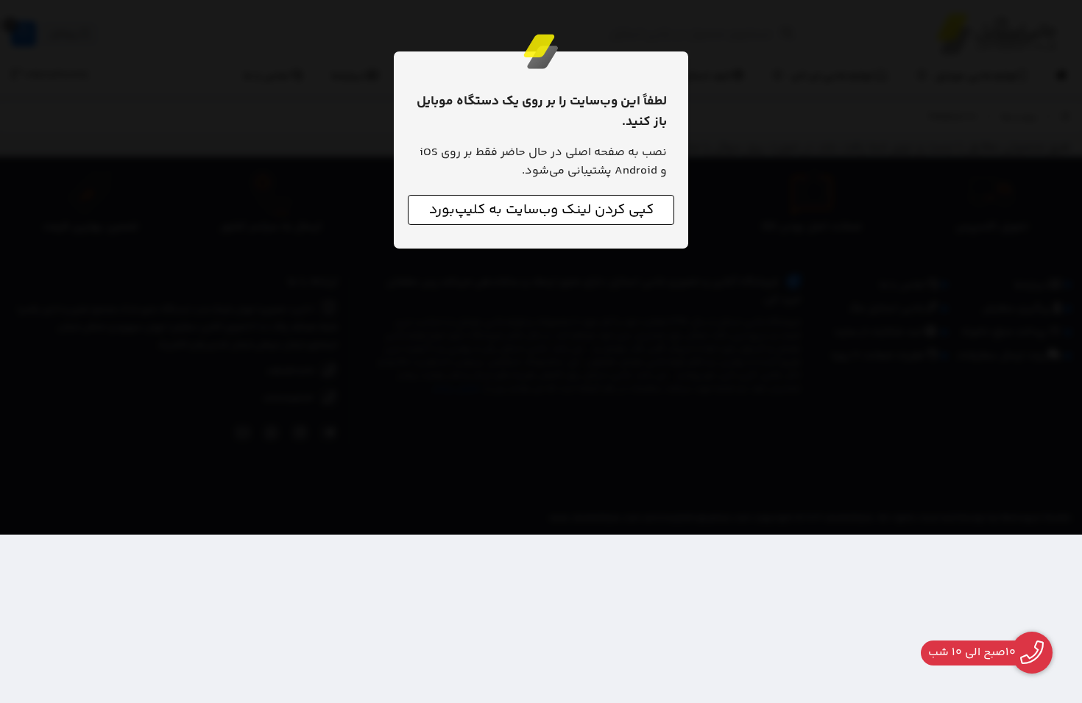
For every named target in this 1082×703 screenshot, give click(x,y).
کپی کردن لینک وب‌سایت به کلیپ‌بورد (541, 210)
